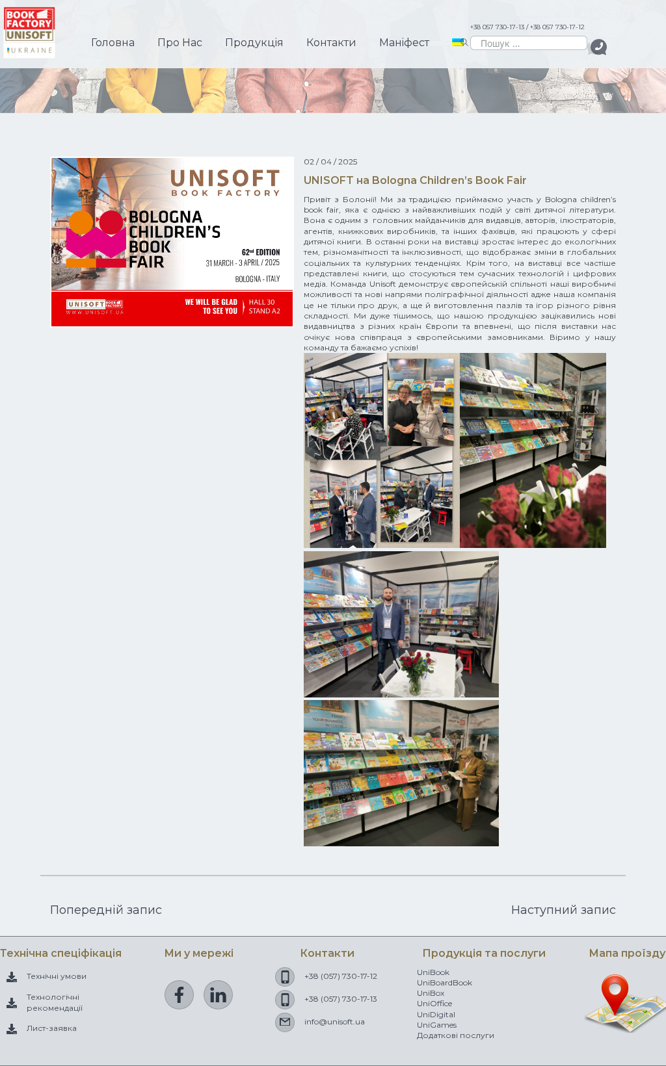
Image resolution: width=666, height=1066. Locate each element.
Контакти (331, 42)
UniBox (430, 993)
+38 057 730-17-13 (497, 27)
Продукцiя (254, 42)
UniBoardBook (444, 982)
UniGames (437, 1025)
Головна (113, 42)
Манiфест (404, 42)
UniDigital (436, 1014)
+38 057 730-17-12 (557, 27)
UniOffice (434, 1003)
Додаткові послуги (455, 1035)
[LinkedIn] (218, 995)
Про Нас (179, 42)
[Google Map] (627, 1026)
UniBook (433, 972)
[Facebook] (179, 995)
